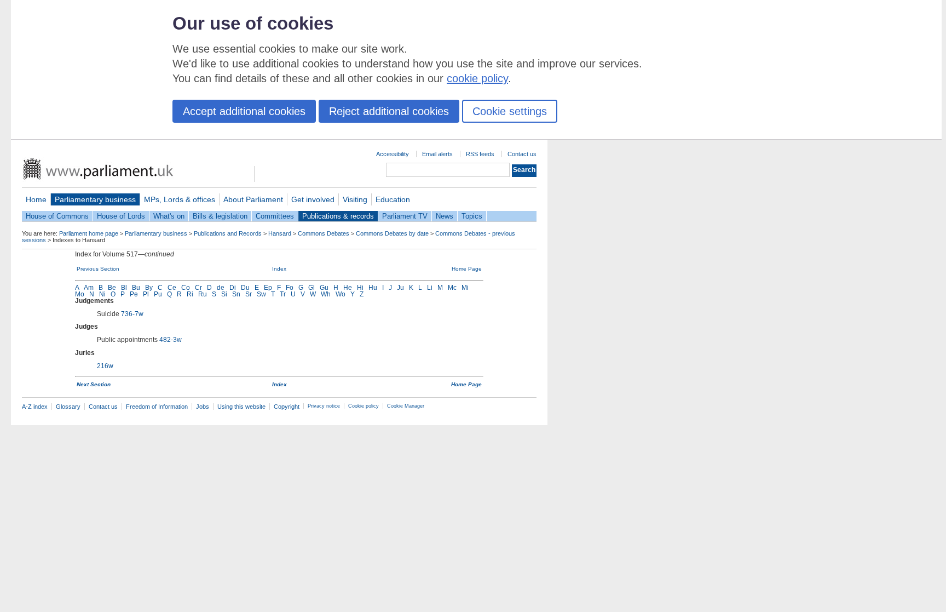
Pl (146, 294)
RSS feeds (480, 154)
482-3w (170, 339)
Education (393, 199)
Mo (79, 294)
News (444, 216)
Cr (198, 287)
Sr (248, 294)
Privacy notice (324, 406)
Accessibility (392, 154)
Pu (158, 294)
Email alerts (437, 154)
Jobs (202, 406)
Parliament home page (88, 233)
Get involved (312, 199)
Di (232, 287)
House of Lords (121, 216)
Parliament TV (405, 216)
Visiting (355, 199)
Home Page (467, 269)
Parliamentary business (95, 199)
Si (224, 294)
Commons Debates (323, 233)
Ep (268, 287)
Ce (172, 287)
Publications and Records (228, 233)
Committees (275, 216)
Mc (452, 287)
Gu (324, 287)
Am (89, 287)
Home (36, 199)
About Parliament (253, 199)
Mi (465, 287)
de (220, 287)
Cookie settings (509, 111)
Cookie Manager (405, 406)
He (347, 287)
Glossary (68, 406)
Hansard (279, 233)
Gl (311, 287)
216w (105, 366)
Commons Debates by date (392, 233)
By (149, 287)
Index (279, 269)
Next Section (94, 384)
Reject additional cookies (389, 111)
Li (429, 287)
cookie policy (477, 78)
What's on (168, 216)
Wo (340, 294)
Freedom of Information (157, 406)
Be (112, 287)
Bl (124, 287)
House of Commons (57, 216)
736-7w (132, 314)
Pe (134, 294)
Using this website (241, 406)
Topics (472, 216)
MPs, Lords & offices (179, 199)
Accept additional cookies (244, 111)
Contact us (522, 154)
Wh (326, 294)
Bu (136, 287)
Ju (400, 287)
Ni (102, 294)
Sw (261, 294)
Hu (372, 287)
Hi (360, 287)
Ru (202, 294)
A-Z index (35, 406)
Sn (236, 294)
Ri (190, 294)
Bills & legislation (220, 216)
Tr (283, 294)
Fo (289, 287)
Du (245, 287)
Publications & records (338, 216)
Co (185, 287)
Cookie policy (363, 406)
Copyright (286, 406)
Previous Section (98, 269)
